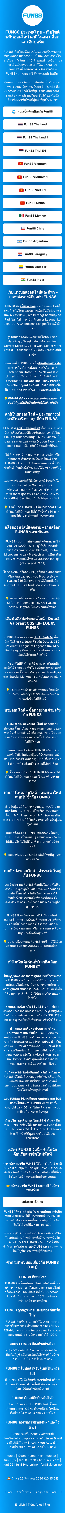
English (20, 1504)
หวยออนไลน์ (35, 724)
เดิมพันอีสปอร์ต (43, 637)
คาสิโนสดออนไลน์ (28, 428)
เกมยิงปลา (11, 884)
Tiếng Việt (35, 1504)
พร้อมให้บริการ (29, 1125)
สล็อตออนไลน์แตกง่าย (41, 541)
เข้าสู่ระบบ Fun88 (45, 1492)
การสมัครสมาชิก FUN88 (19, 1163)
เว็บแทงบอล (28, 306)
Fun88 (9, 1492)
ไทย (47, 1504)
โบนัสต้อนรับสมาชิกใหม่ (35, 1380)
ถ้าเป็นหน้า (24, 1492)
